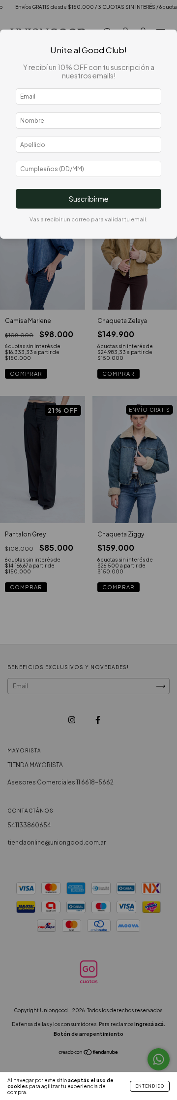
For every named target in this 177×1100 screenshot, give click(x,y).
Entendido (149, 1086)
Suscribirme (89, 198)
